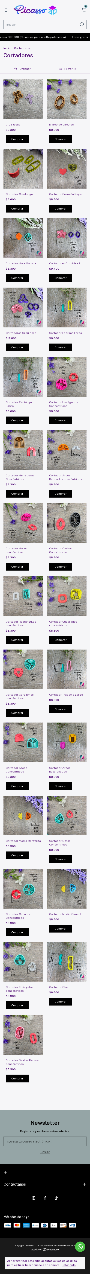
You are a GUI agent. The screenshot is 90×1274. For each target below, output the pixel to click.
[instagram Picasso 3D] (34, 1198)
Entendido (69, 1265)
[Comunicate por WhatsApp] (80, 1247)
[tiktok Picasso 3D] (56, 1198)
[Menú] (7, 10)
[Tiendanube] (45, 1250)
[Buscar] (81, 24)
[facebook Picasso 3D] (45, 1198)
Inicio (7, 48)
